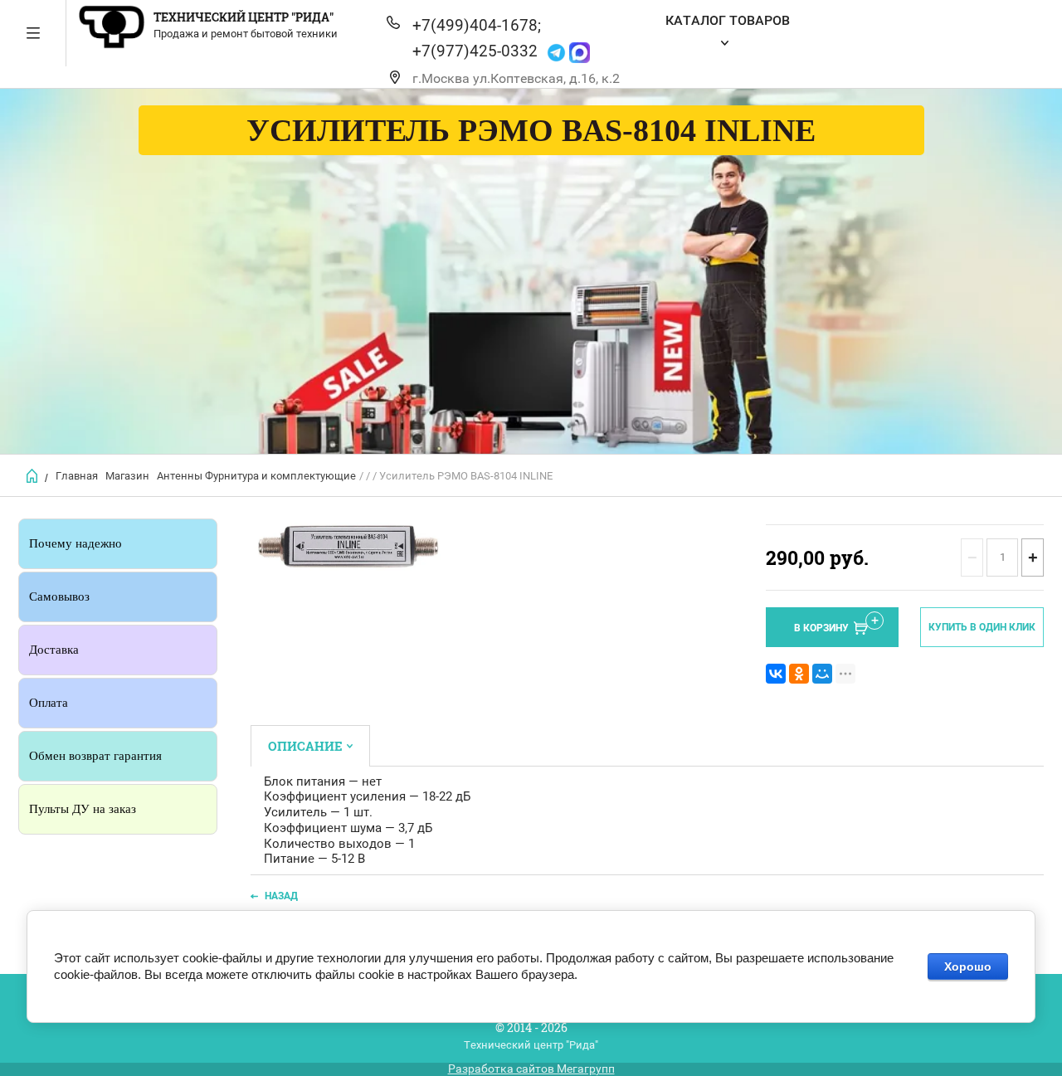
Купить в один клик (981, 627)
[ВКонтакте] (776, 674)
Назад (281, 896)
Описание (305, 746)
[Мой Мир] (822, 674)
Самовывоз (59, 596)
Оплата (48, 702)
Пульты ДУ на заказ (82, 809)
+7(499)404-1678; (476, 25)
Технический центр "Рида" (243, 17)
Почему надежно (75, 543)
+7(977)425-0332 (475, 51)
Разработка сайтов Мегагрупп (531, 1068)
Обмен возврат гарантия (95, 755)
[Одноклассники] (799, 674)
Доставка (54, 649)
